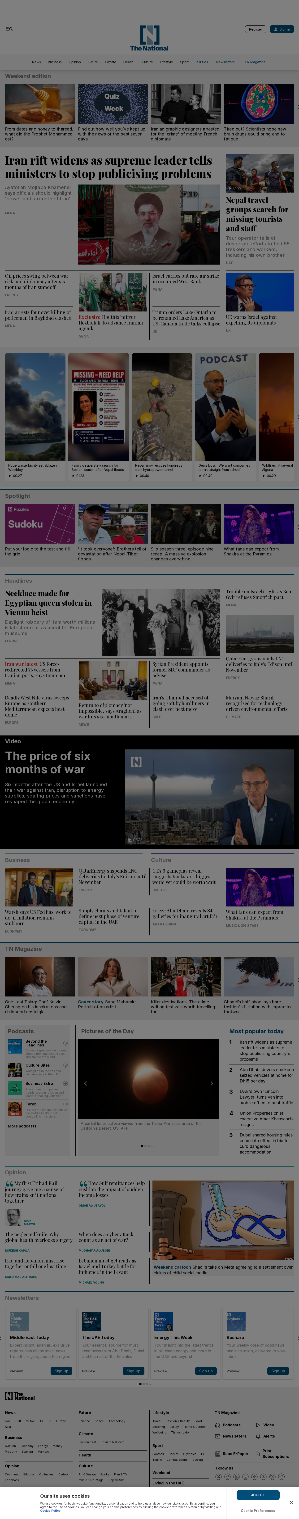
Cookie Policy (50, 1510)
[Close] (291, 1502)
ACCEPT (258, 1495)
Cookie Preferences (258, 1511)
